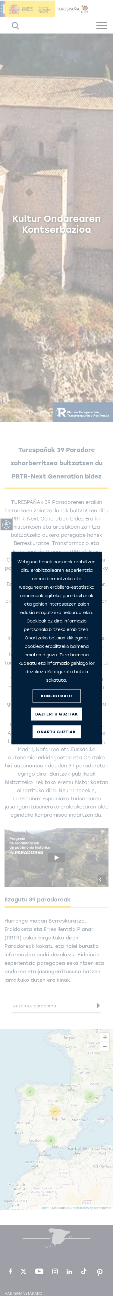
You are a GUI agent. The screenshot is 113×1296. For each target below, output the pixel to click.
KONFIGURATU (56, 696)
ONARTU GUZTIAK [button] (56, 732)
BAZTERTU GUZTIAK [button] (56, 714)
